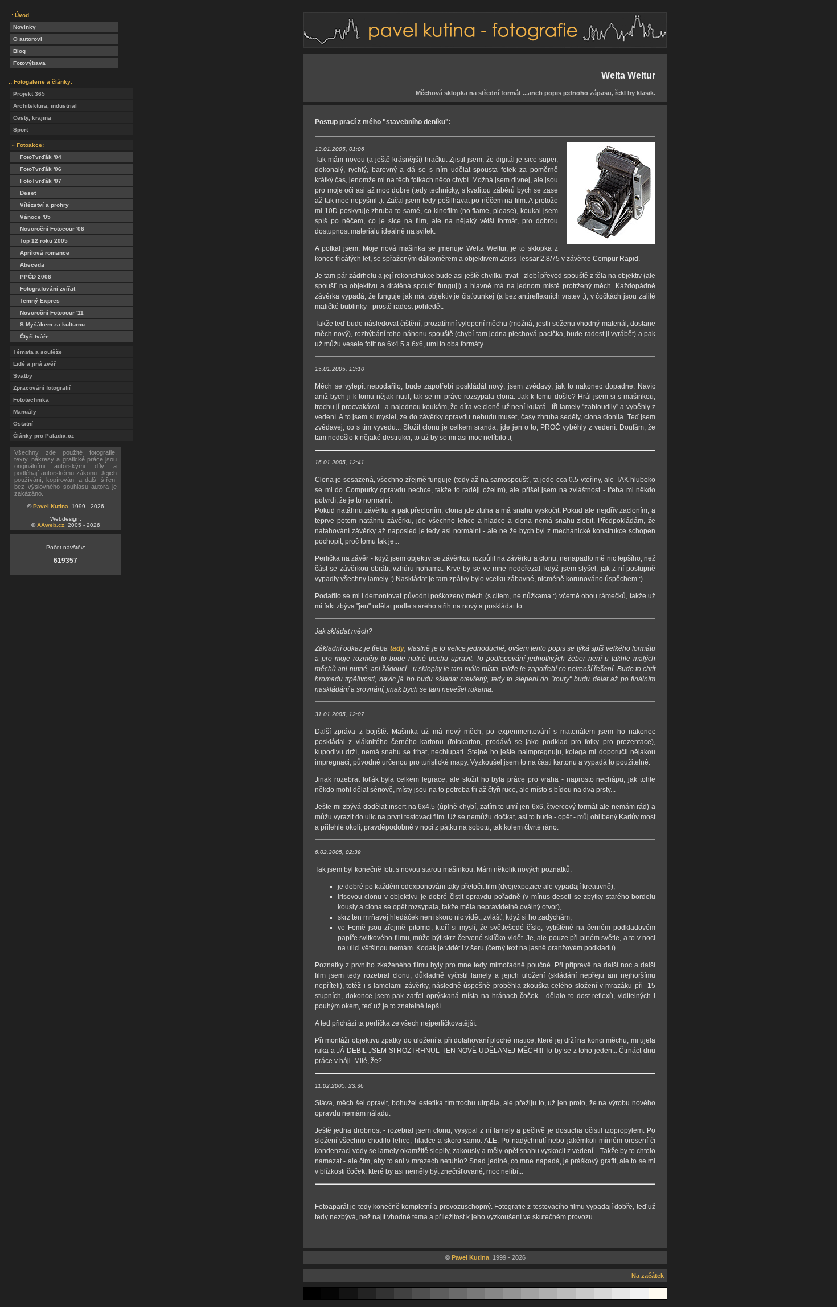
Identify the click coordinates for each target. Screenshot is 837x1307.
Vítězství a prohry (39, 205)
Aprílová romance (39, 253)
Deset (23, 193)
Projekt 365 (27, 94)
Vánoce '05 (30, 217)
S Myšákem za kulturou (47, 324)
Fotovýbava (28, 63)
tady (397, 648)
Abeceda (27, 265)
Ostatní (21, 423)
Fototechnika (29, 400)
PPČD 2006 (30, 276)
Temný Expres (35, 300)
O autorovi (26, 39)
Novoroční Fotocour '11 (47, 312)
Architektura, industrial (43, 106)
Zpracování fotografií (40, 388)
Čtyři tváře (29, 336)
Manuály (23, 412)
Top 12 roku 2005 (39, 241)
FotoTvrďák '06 (35, 169)
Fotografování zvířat (42, 288)
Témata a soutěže (36, 352)
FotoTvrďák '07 (35, 181)
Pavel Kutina (50, 506)
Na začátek (647, 1275)
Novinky (23, 27)
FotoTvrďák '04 (35, 157)
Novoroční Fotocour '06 (47, 229)
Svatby (21, 376)
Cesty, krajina (30, 118)
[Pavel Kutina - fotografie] (485, 45)
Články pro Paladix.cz (42, 435)
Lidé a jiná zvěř (33, 364)
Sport (19, 129)
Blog (18, 51)
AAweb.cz (50, 525)
